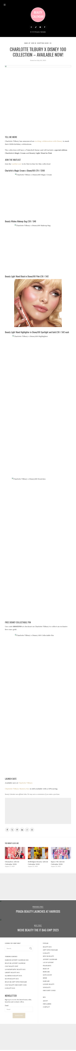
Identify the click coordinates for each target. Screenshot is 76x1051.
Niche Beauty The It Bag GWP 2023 (38, 930)
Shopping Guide (43, 43)
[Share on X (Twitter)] (12, 829)
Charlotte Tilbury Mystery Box (17, 789)
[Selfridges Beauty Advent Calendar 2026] (38, 853)
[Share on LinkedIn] (22, 829)
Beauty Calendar (40, 32)
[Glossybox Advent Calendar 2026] (15, 853)
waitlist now (17, 164)
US (51, 43)
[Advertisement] (38, 811)
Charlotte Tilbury (25, 783)
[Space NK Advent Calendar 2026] (61, 853)
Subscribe (19, 1015)
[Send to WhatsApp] (32, 829)
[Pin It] (17, 829)
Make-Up (27, 43)
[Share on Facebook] (7, 829)
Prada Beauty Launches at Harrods (38, 911)
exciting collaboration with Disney (48, 141)
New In (33, 43)
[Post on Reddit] (27, 829)
